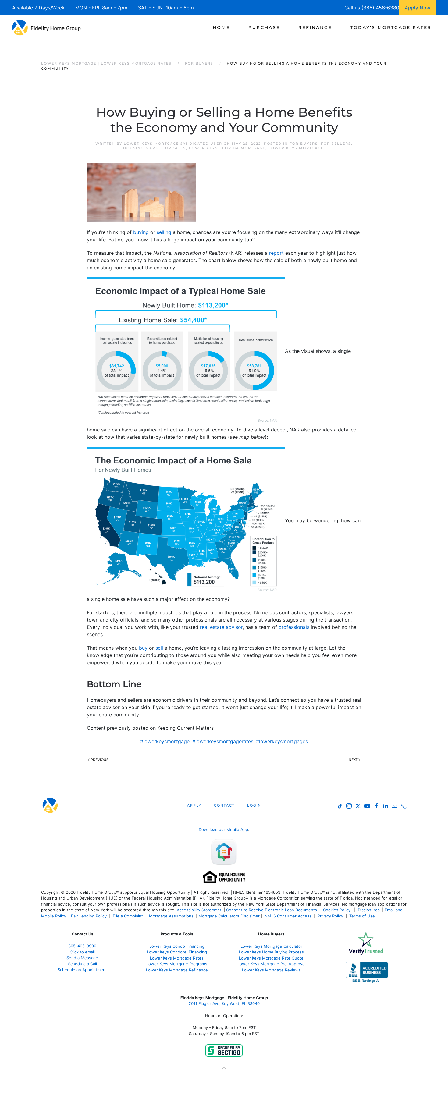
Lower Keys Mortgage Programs (176, 963)
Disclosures (369, 909)
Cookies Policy (337, 909)
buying (141, 232)
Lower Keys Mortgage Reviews (271, 969)
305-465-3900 (82, 945)
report (276, 253)
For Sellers (336, 143)
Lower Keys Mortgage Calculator (271, 946)
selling (164, 232)
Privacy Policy (330, 916)
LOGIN (254, 805)
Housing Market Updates (154, 148)
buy (143, 648)
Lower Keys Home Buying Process (271, 951)
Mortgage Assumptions (171, 916)
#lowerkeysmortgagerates (222, 741)
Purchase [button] (264, 27)
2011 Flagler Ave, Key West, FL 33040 (224, 1003)
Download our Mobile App (223, 829)
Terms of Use (362, 916)
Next (353, 760)
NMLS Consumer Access (288, 916)
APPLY (194, 805)
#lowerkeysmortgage (165, 741)
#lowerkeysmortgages (282, 741)
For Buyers (304, 143)
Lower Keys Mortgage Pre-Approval (271, 963)
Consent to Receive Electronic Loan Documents (271, 909)
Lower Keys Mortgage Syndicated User (173, 143)
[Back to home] (46, 27)
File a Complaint (128, 916)
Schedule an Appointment (82, 969)
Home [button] (221, 27)
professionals (294, 627)
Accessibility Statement (199, 909)
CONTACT (224, 805)
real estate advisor (221, 627)
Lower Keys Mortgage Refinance (177, 969)
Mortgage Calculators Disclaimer (229, 916)
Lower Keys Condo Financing (176, 946)
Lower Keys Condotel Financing (177, 951)
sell (159, 648)
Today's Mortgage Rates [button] (390, 27)
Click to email (82, 951)
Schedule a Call (82, 963)
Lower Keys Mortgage (296, 148)
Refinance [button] (315, 27)
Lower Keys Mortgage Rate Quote (271, 958)
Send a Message (82, 957)
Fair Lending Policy (89, 916)
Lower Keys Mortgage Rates (177, 958)
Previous (99, 760)
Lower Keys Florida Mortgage (227, 148)
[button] (224, 1069)
